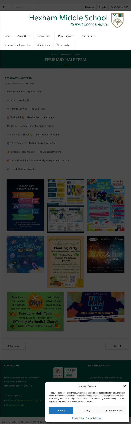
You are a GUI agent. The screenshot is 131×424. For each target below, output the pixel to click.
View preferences (114, 410)
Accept (61, 410)
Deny (87, 410)
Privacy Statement (93, 418)
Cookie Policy (78, 418)
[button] (124, 386)
